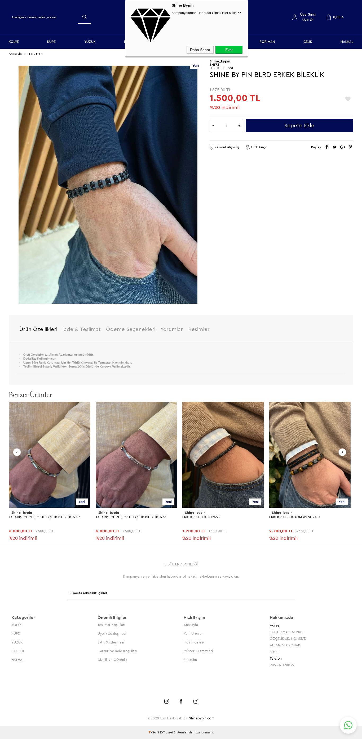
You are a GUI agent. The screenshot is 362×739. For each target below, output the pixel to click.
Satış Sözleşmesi (111, 642)
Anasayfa (191, 625)
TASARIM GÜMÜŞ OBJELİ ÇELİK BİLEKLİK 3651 (44, 517)
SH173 (214, 64)
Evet (229, 50)
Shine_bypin (21, 512)
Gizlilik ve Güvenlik (112, 659)
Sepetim (190, 659)
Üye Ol (308, 19)
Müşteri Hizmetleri (198, 651)
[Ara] (84, 17)
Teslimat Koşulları (111, 625)
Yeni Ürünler (193, 633)
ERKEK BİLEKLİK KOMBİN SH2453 (207, 517)
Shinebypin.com (201, 718)
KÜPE (51, 41)
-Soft (154, 732)
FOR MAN (267, 41)
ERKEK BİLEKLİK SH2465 (114, 517)
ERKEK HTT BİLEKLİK (284, 517)
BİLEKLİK (17, 651)
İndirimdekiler (194, 642)
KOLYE (14, 41)
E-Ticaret (166, 732)
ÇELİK (307, 41)
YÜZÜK (90, 41)
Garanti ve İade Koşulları (117, 651)
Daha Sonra (200, 50)
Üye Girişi (308, 14)
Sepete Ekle (299, 125)
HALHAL (347, 41)
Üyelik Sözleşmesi (112, 633)
